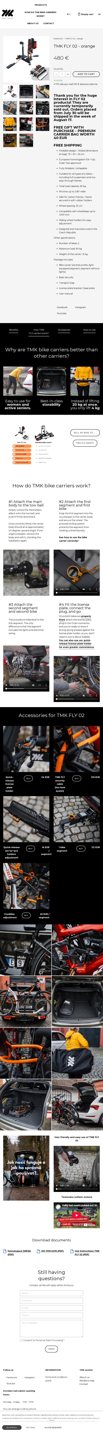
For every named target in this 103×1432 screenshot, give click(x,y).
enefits (14, 330)
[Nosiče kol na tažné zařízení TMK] (8, 14)
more (51, 1420)
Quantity (58, 69)
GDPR (48, 1381)
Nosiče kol (58, 39)
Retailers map (87, 1380)
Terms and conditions (56, 1377)
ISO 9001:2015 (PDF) (52, 1251)
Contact (84, 1384)
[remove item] (56, 74)
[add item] (68, 74)
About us (84, 1377)
